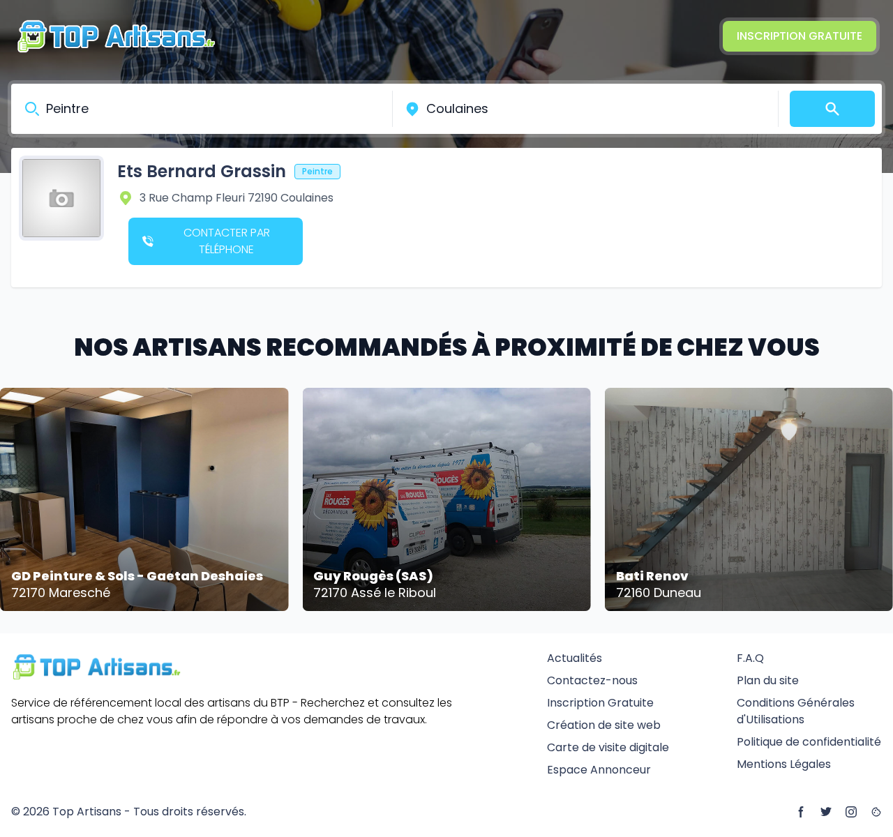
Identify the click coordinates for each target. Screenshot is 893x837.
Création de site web (604, 725)
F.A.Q (750, 658)
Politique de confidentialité (809, 742)
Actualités (574, 658)
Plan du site (768, 680)
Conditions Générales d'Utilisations (796, 711)
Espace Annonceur (599, 770)
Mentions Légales (784, 764)
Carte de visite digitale (608, 747)
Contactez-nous (592, 680)
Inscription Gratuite (799, 36)
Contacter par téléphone (226, 241)
